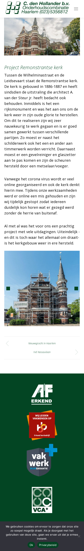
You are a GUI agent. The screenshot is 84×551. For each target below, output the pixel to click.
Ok (31, 545)
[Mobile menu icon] (76, 9)
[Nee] (79, 536)
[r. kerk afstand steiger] (42, 288)
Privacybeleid (47, 545)
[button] (8, 288)
